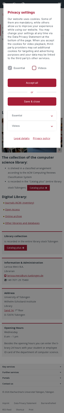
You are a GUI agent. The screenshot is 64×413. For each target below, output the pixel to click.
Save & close (32, 101)
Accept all (32, 82)
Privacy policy (41, 138)
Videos (42, 68)
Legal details (22, 138)
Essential (19, 68)
